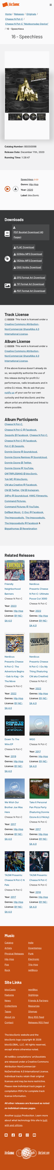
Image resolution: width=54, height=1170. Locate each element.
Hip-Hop (9, 959)
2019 (13, 756)
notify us (9, 392)
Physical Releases (14, 953)
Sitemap (32, 1011)
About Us (10, 1017)
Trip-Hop (33, 964)
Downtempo (35, 948)
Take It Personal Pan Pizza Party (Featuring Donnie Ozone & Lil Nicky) (39, 810)
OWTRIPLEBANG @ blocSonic (21, 473)
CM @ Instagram (30, 490)
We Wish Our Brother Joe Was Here (14, 807)
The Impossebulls (14, 517)
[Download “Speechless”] (15, 189)
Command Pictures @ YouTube (22, 506)
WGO (32, 739)
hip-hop (33, 184)
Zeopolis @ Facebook (16, 435)
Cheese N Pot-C (13, 424)
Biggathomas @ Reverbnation (21, 528)
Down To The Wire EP (12, 742)
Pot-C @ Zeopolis (14, 446)
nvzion (17, 1115)
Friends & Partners (38, 1000)
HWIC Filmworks (38, 495)
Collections (11, 1005)
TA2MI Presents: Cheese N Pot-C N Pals (15, 880)
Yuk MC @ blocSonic (16, 479)
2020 (30, 189)
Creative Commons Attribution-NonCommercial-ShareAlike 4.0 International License (22, 329)
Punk (31, 953)
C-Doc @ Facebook (32, 512)
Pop (7, 964)
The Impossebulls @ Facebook (21, 523)
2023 (13, 605)
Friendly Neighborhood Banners (13, 589)
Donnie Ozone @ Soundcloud (21, 451)
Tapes (8, 1011)
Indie (30, 942)
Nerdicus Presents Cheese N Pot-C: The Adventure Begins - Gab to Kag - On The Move (14, 669)
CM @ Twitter (12, 490)
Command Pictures (15, 501)
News (8, 1000)
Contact (9, 1022)
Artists (8, 948)
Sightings (33, 995)
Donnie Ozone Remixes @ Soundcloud (26, 457)
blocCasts (10, 989)
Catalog (9, 942)
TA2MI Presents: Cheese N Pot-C (38, 878)
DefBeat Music (13, 512)
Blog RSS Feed (36, 1017)
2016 (38, 892)
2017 (38, 751)
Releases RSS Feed (38, 1022)
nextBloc (33, 989)
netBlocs (33, 970)
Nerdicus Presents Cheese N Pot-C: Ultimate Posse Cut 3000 (39, 591)
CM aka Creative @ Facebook (21, 484)
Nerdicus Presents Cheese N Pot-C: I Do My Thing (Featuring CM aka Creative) (38, 666)
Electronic (33, 959)
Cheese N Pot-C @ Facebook (20, 429)
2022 (38, 610)
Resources (33, 1005)
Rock (7, 970)
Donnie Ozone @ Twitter (18, 462)
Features (9, 995)
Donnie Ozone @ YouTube (19, 468)
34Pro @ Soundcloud (16, 495)
